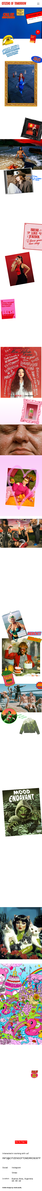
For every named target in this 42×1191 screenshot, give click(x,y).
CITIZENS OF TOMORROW (14, 4)
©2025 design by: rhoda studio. (12, 1187)
